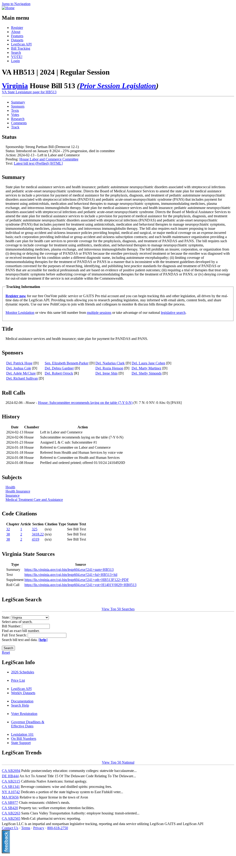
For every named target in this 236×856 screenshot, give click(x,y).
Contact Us (10, 828)
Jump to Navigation (16, 4)
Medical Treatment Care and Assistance (34, 500)
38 (8, 534)
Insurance (13, 495)
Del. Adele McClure (21, 373)
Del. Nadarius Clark (110, 363)
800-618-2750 (57, 828)
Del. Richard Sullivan (22, 378)
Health (10, 487)
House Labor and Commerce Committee (48, 159)
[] (42, 640)
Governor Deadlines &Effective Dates (27, 724)
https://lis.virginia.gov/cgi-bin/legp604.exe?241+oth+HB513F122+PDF (76, 580)
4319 (35, 539)
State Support (21, 743)
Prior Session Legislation (118, 86)
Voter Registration (24, 714)
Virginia (15, 86)
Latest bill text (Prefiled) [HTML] (38, 163)
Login (15, 61)
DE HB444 (10, 776)
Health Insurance (18, 491)
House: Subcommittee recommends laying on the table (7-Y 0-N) (85, 403)
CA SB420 (10, 808)
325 (34, 529)
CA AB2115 (11, 781)
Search (16, 52)
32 (8, 529)
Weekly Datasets (23, 693)
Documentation (22, 701)
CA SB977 (10, 803)
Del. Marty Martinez (146, 368)
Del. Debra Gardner (59, 368)
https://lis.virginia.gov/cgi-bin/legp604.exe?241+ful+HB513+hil (70, 575)
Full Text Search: (15, 635)
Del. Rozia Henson (109, 368)
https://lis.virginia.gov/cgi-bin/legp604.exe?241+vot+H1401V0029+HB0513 (80, 585)
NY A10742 (11, 792)
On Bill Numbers (23, 739)
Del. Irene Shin (106, 373)
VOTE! (16, 57)
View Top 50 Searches (118, 609)
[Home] (8, 8)
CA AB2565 (11, 818)
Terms (25, 828)
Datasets (17, 40)
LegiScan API (21, 44)
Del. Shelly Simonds (147, 373)
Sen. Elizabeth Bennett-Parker (66, 363)
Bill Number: (12, 626)
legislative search (173, 313)
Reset (6, 652)
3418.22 (38, 534)
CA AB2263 (11, 813)
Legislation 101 (22, 734)
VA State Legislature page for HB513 (29, 92)
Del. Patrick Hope (19, 363)
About (15, 32)
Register (17, 28)
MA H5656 (10, 797)
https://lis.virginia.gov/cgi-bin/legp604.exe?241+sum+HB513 (69, 570)
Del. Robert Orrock (59, 373)
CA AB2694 (11, 771)
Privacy (38, 828)
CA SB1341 (11, 787)
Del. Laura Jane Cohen (148, 363)
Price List (18, 680)
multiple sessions (99, 313)
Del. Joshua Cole (18, 368)
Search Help (20, 705)
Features (17, 36)
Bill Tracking (20, 48)
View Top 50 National (118, 762)
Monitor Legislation (20, 313)
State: (6, 617)
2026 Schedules (22, 672)
